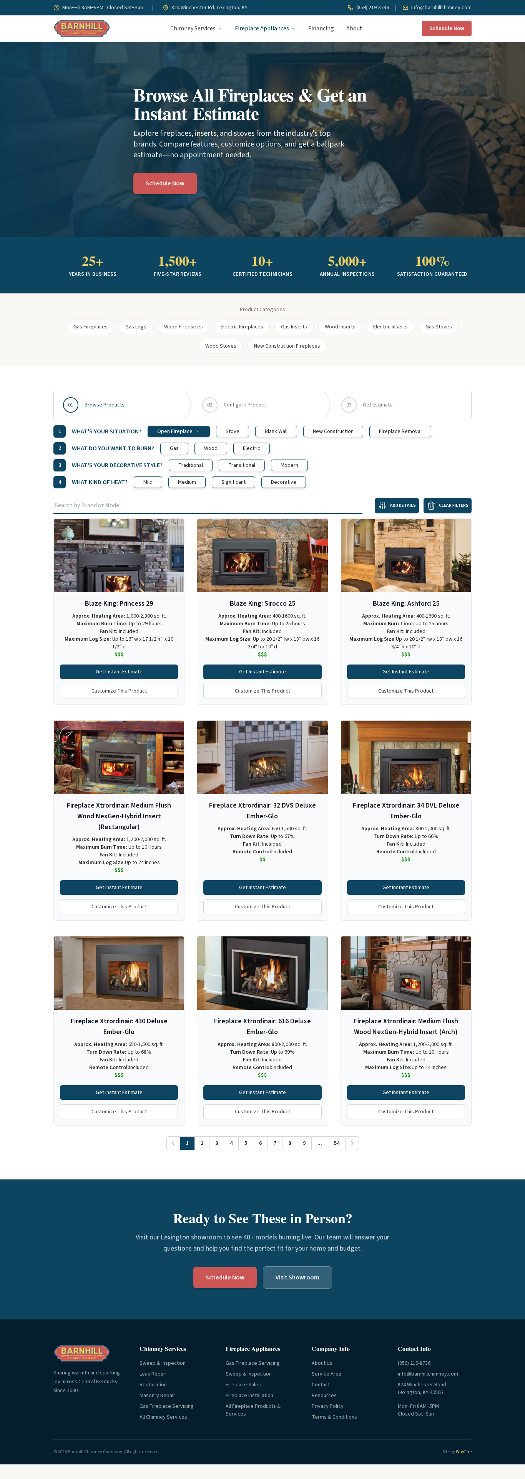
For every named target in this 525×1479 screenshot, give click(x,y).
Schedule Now (447, 28)
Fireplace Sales (243, 1385)
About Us (322, 1363)
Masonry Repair (157, 1395)
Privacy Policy (328, 1406)
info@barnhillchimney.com (441, 8)
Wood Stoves (220, 346)
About (354, 28)
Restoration (153, 1385)
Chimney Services (193, 28)
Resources (324, 1395)
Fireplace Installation (249, 1395)
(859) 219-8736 (372, 8)
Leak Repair (153, 1374)
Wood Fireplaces (183, 327)
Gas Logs (135, 327)
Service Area (326, 1374)
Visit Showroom (297, 1277)
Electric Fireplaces (242, 327)
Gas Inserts (294, 327)
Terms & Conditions (334, 1417)
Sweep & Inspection (163, 1363)
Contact (321, 1385)
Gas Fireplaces (90, 327)
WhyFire (464, 1452)
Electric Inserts (390, 327)
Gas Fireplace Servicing (167, 1406)
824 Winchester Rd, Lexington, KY (209, 8)
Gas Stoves (438, 327)
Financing (321, 28)
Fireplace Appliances (262, 28)
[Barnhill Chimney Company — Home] (81, 28)
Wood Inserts (340, 327)
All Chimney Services (163, 1417)
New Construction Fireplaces (287, 346)
